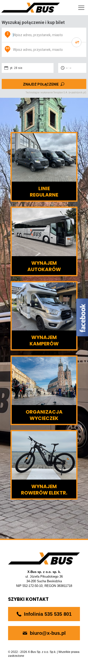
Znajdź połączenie (41, 84)
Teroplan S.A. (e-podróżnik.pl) (69, 92)
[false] (76, 42)
